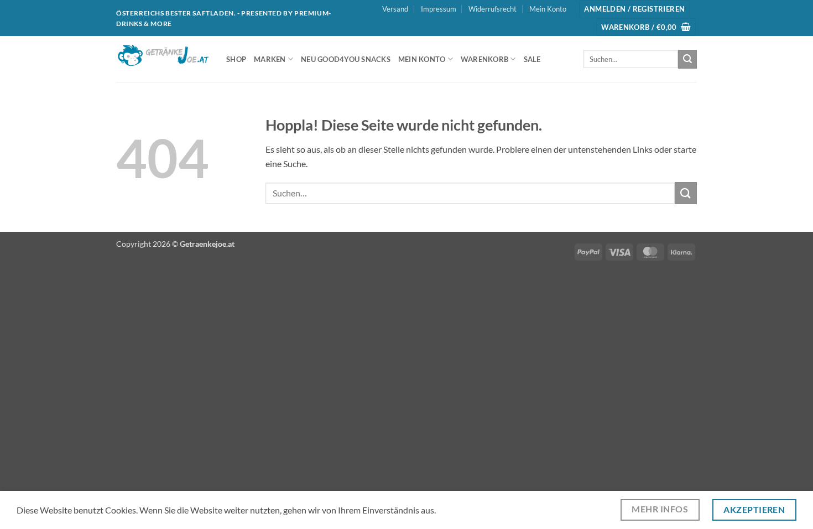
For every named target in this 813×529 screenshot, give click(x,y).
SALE (532, 59)
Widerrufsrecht (492, 8)
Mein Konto (547, 8)
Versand (395, 8)
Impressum (438, 8)
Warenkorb (484, 59)
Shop (236, 59)
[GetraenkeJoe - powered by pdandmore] (163, 59)
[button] (634, 9)
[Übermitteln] (687, 59)
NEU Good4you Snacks (345, 59)
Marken (270, 59)
